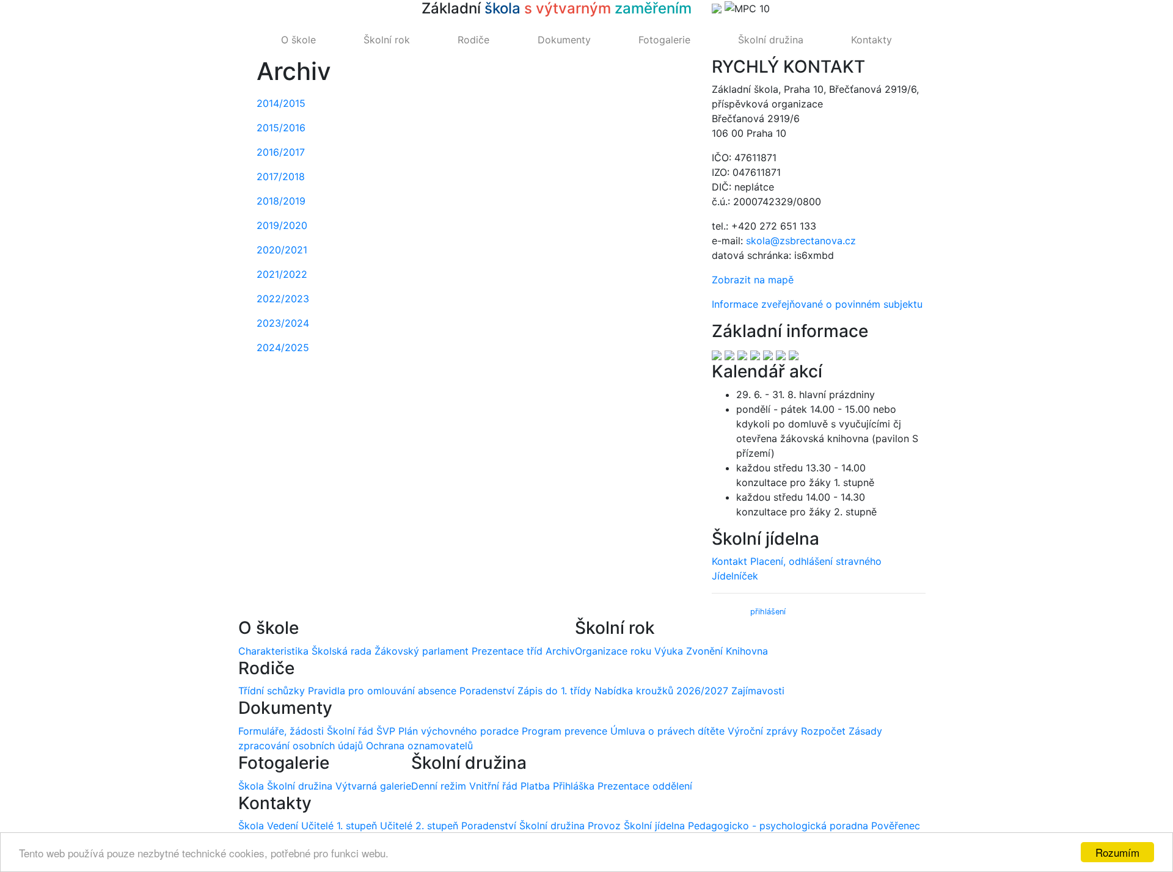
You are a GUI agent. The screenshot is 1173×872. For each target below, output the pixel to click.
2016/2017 (281, 152)
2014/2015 (281, 103)
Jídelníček (735, 576)
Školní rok (387, 40)
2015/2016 (281, 128)
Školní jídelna (654, 825)
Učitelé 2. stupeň (419, 825)
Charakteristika (273, 651)
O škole (298, 40)
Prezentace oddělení (644, 786)
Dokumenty (564, 40)
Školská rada (341, 651)
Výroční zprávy (763, 731)
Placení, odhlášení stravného (816, 561)
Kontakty (871, 40)
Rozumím (1117, 852)
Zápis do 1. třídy (554, 691)
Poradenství (486, 691)
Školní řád (350, 731)
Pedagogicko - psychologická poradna (778, 825)
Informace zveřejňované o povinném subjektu (817, 304)
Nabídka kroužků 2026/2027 (661, 691)
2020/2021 (282, 250)
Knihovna (747, 651)
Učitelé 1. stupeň (339, 825)
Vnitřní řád (493, 786)
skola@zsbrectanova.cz (801, 240)
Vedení (282, 825)
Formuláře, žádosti (281, 731)
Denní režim (438, 786)
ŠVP (385, 731)
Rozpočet (823, 731)
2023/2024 (283, 323)
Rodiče (473, 40)
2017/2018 (281, 176)
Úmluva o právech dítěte (667, 731)
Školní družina (770, 40)
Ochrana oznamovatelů (419, 745)
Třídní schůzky (271, 691)
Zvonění (704, 651)
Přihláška (573, 786)
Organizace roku (613, 651)
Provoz (604, 825)
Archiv (560, 651)
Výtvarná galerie (373, 786)
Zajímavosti (757, 691)
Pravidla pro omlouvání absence (382, 691)
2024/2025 (283, 347)
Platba (535, 786)
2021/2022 (282, 274)
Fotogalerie (664, 40)
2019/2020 (282, 225)
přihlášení (768, 611)
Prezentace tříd (507, 651)
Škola (251, 786)
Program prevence (564, 731)
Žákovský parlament (422, 651)
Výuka (668, 651)
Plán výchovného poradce (458, 731)
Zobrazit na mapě (753, 280)
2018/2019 (281, 201)
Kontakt (729, 561)
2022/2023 (283, 298)
